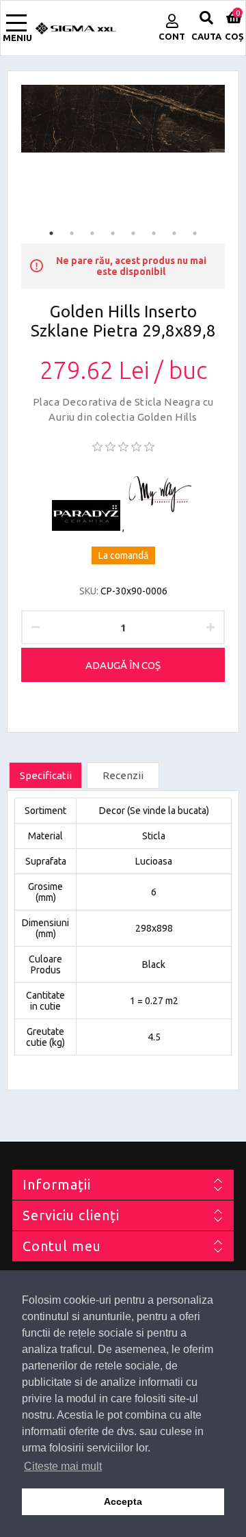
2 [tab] (72, 233)
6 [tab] (154, 233)
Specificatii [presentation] (46, 775)
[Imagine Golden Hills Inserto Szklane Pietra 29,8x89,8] (123, 119)
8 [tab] (195, 233)
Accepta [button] (123, 1501)
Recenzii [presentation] (123, 775)
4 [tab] (113, 233)
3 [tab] (92, 233)
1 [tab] (51, 233)
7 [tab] (174, 233)
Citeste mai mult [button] (63, 1466)
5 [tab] (133, 233)
